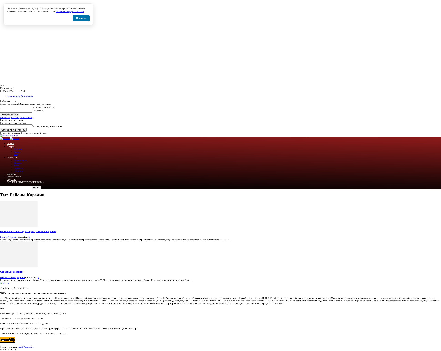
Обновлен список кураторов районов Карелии (28, 231)
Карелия (18, 149)
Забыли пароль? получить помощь (16, 117)
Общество (12, 157)
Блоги (16, 165)
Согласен (81, 18)
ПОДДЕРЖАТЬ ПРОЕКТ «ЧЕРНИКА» (25, 182)
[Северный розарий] (19, 266)
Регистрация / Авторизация (20, 96)
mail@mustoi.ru (26, 346)
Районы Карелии (8, 277)
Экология (11, 174)
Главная (10, 143)
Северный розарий (11, 271)
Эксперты (18, 171)
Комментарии (20, 160)
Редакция (11, 179)
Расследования (14, 176)
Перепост (18, 168)
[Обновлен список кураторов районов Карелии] (19, 226)
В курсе (10, 146)
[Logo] (5, 138)
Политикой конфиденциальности (70, 12)
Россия (17, 151)
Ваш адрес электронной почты (47, 126)
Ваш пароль (37, 110)
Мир (16, 154)
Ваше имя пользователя (43, 107)
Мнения (18, 163)
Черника (12, 237)
